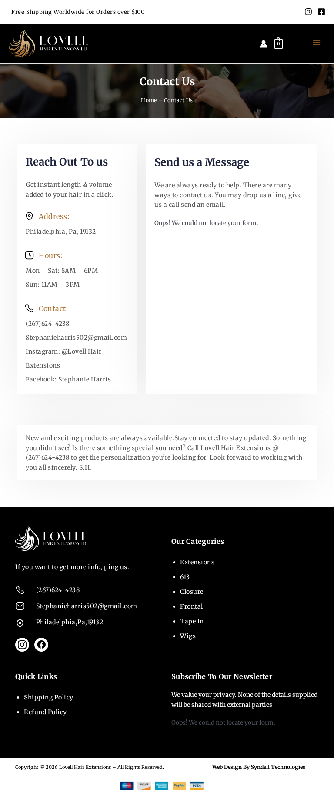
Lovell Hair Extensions (85, 767)
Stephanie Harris (84, 379)
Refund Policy (45, 712)
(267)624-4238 (48, 324)
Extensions (197, 562)
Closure (192, 592)
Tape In (192, 621)
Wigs (188, 636)
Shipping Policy (48, 697)
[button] (296, 43)
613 (185, 577)
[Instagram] (308, 12)
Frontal (191, 606)
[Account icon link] (263, 44)
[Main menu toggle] (316, 42)
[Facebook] (321, 12)
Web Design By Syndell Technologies (258, 767)
